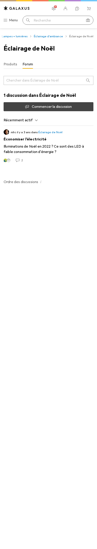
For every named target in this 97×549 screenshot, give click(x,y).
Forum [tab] (28, 64)
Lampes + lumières (15, 36)
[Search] (88, 80)
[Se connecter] (65, 8)
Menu (13, 20)
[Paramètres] (53, 8)
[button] (41, 181)
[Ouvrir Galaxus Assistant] (77, 8)
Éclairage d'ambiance (48, 36)
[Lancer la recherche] (28, 20)
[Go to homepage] (17, 8)
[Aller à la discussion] (48, 146)
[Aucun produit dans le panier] (88, 8)
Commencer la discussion (52, 106)
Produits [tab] (10, 64)
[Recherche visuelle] (88, 20)
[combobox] (21, 120)
